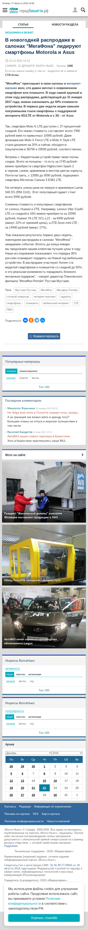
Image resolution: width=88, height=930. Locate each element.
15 (44, 780)
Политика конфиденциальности (24, 821)
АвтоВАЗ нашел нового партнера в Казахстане (38, 436)
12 (11, 780)
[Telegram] (36, 320)
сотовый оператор (18, 296)
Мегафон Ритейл (67, 290)
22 (44, 787)
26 (11, 795)
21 (33, 787)
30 (33, 766)
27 (22, 795)
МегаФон (46, 290)
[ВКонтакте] (25, 320)
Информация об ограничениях (52, 806)
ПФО (9, 309)
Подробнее (11, 845)
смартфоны (14, 303)
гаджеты (65, 296)
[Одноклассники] (31, 320)
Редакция (25, 806)
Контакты (10, 806)
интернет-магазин (44, 296)
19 (11, 787)
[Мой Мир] (42, 320)
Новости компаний (58, 821)
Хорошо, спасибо (44, 918)
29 (22, 766)
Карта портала (51, 813)
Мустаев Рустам (25, 290)
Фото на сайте (15, 454)
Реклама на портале (17, 813)
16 (55, 780)
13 (22, 780)
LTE (76, 303)
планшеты (32, 303)
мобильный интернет (56, 303)
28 (11, 766)
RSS (35, 813)
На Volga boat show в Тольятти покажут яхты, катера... (43, 412)
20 (22, 787)
